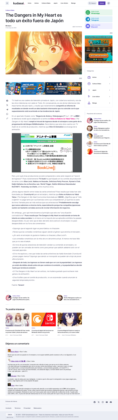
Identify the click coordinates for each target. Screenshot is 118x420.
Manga (73, 3)
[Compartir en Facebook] (7, 100)
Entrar (102, 3)
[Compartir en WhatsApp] (7, 114)
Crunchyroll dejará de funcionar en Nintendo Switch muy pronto (43, 331)
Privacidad (27, 408)
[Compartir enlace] (7, 118)
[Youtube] (106, 402)
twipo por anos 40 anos (66, 414)
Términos (18, 408)
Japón (56, 3)
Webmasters (37, 408)
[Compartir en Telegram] (7, 109)
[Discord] (110, 402)
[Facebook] (94, 402)
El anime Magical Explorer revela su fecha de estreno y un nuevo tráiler (69, 331)
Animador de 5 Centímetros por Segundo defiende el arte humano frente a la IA (102, 138)
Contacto (8, 408)
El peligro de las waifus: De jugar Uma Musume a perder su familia (21, 299)
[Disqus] (43, 371)
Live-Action (64, 3)
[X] (98, 402)
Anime (36, 3)
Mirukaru (8, 26)
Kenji (20, 335)
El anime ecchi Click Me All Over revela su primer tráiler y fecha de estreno (18, 331)
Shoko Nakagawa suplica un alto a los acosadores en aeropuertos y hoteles (72, 299)
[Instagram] (102, 402)
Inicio (29, 3)
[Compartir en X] (7, 105)
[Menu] (7, 3)
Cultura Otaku (46, 3)
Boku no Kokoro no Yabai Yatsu (62, 119)
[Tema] (108, 3)
